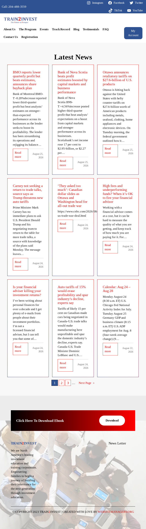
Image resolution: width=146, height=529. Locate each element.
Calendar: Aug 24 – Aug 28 (116, 289)
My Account (133, 33)
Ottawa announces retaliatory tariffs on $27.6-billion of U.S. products (117, 78)
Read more (21, 156)
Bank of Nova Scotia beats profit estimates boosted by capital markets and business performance (73, 82)
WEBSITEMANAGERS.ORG (116, 512)
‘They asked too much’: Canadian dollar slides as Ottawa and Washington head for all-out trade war (72, 196)
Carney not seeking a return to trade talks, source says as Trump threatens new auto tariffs (28, 194)
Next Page (87, 383)
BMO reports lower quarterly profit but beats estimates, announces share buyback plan (27, 80)
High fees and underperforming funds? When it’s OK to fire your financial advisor (118, 194)
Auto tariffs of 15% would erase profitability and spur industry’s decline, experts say (73, 295)
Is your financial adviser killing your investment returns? (27, 291)
